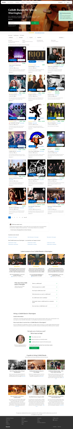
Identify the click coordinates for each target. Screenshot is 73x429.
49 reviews (49, 149)
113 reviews (15, 149)
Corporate (28, 2)
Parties (22, 2)
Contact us (8, 424)
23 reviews (34, 177)
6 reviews (14, 121)
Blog (22, 424)
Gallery (23, 422)
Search (61, 2)
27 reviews (54, 64)
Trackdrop (54, 426)
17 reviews (34, 64)
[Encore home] (4, 2)
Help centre (8, 419)
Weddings (17, 2)
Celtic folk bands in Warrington (33, 237)
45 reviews (54, 204)
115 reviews (15, 93)
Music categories (25, 421)
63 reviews (15, 176)
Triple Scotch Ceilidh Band (37, 274)
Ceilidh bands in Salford (32, 242)
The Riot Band (16, 274)
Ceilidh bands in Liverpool (32, 244)
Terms (7, 421)
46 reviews (34, 149)
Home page (10, 35)
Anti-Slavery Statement (41, 422)
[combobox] (13, 37)
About (38, 419)
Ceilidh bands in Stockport (51, 244)
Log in (68, 2)
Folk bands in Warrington (12, 237)
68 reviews (34, 204)
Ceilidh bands (16, 35)
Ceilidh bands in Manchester (13, 244)
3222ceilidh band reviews (39, 32)
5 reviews (34, 93)
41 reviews (15, 63)
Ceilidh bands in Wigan (12, 242)
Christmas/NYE (35, 2)
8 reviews (14, 206)
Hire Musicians (10, 2)
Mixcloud (59, 426)
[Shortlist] (65, 2)
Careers (38, 421)
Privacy (7, 422)
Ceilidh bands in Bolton (51, 242)
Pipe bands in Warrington (51, 237)
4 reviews (49, 92)
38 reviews (54, 177)
